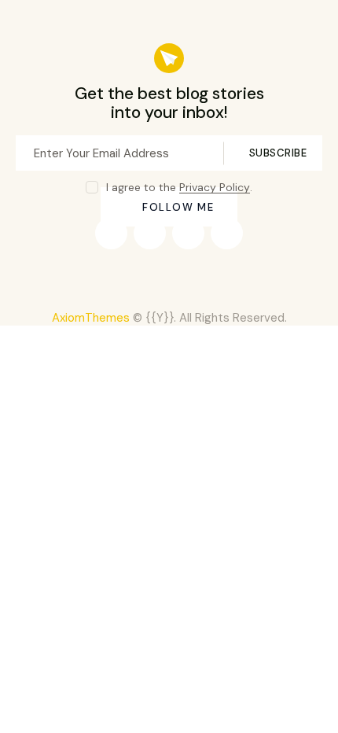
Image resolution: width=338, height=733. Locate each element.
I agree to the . (179, 187)
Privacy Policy (214, 187)
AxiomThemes (91, 318)
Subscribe (278, 153)
